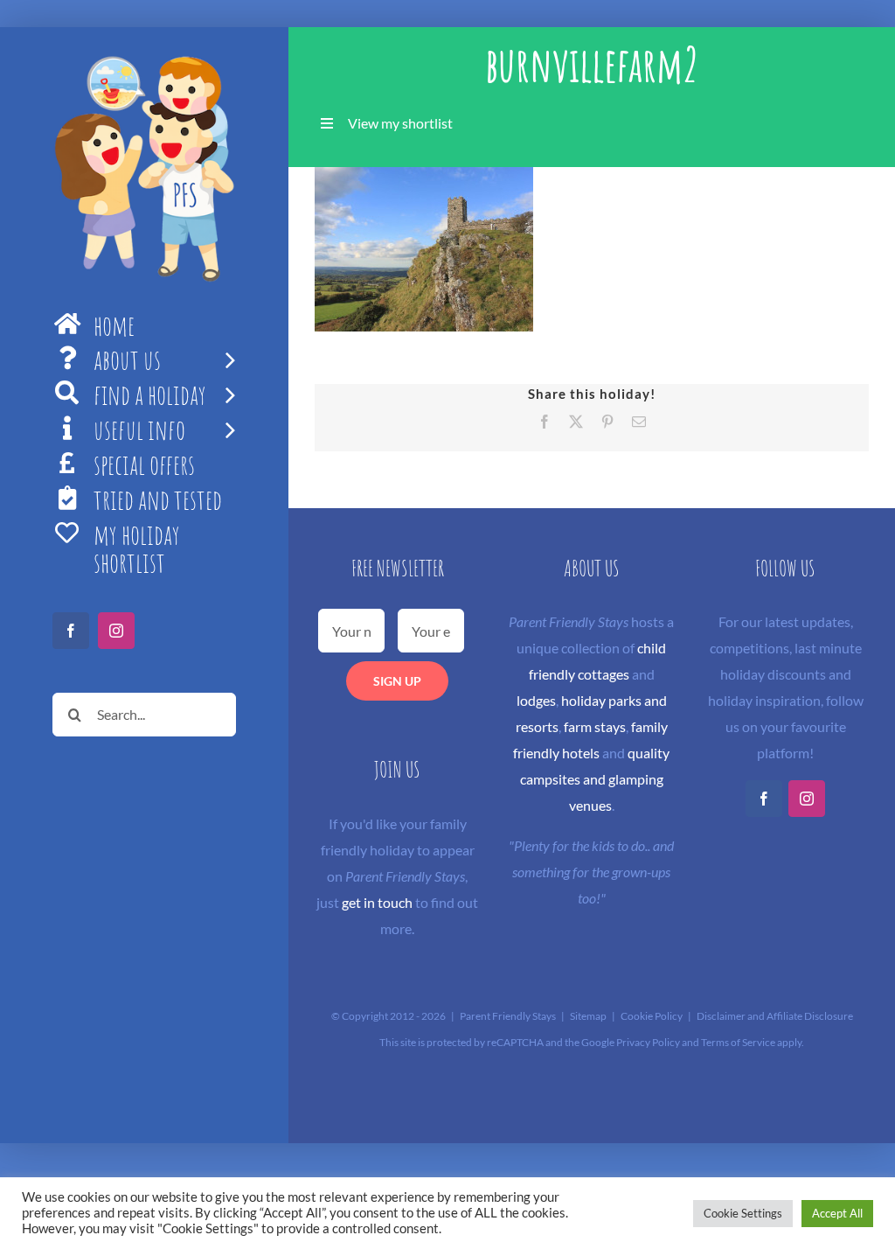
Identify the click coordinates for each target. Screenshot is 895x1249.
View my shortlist (400, 123)
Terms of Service (738, 1042)
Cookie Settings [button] (743, 1213)
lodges (536, 700)
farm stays (595, 726)
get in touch (377, 902)
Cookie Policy (652, 1015)
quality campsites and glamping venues (595, 778)
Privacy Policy (648, 1042)
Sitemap (588, 1015)
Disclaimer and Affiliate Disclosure (775, 1015)
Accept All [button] (837, 1213)
